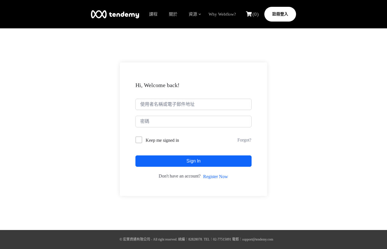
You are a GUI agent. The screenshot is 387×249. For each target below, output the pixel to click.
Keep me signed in (162, 140)
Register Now (215, 176)
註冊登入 (280, 14)
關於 (173, 14)
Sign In (193, 161)
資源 (193, 14)
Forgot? (244, 140)
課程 (153, 14)
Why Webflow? (222, 14)
